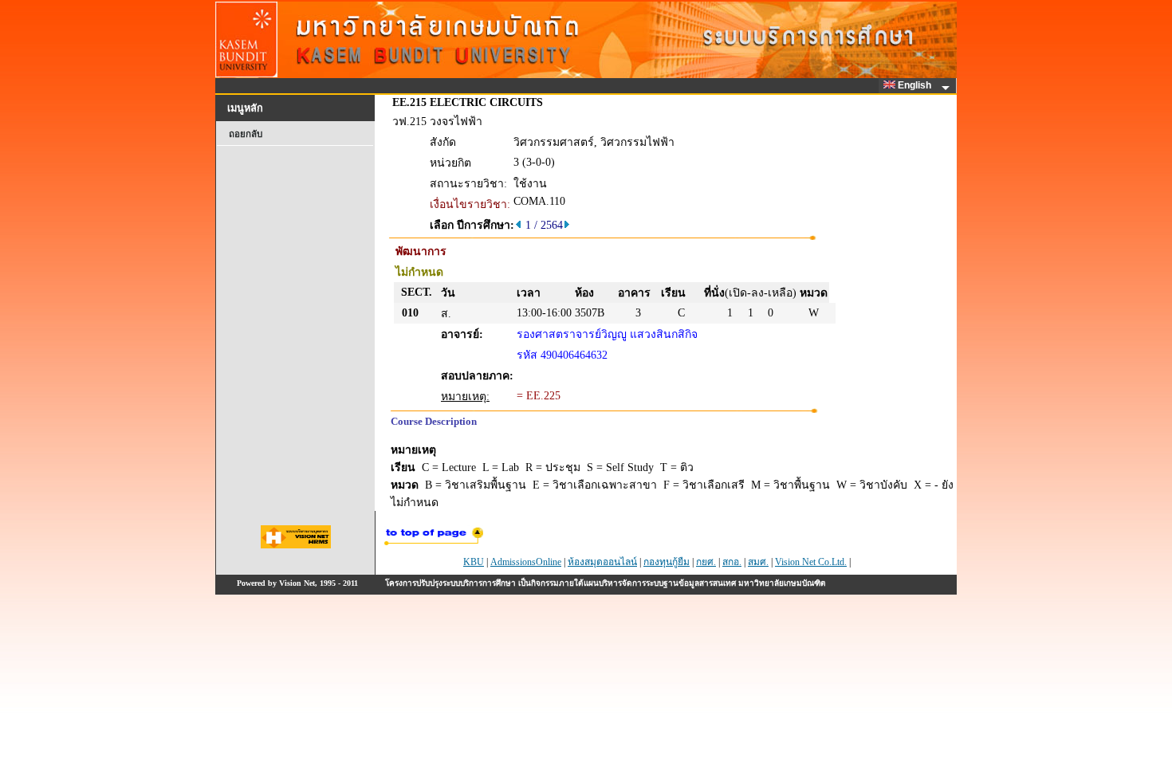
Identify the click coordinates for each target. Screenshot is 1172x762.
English (915, 85)
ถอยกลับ (245, 134)
